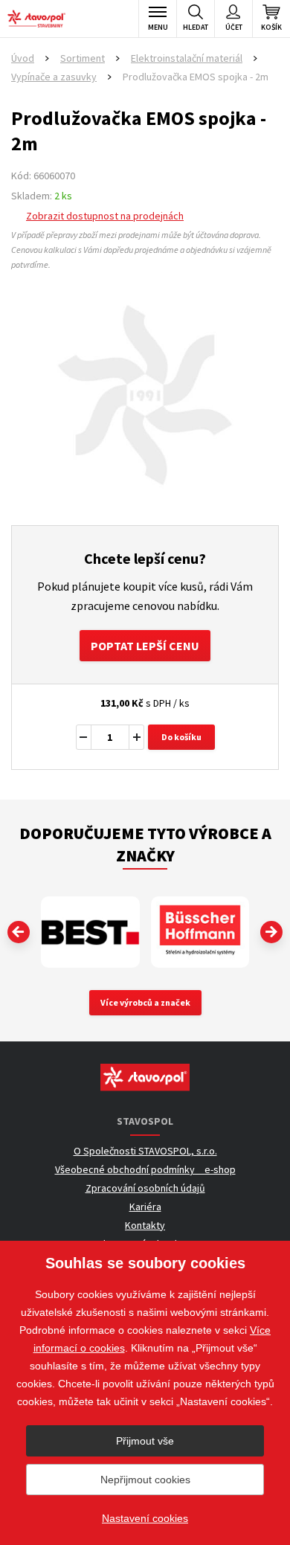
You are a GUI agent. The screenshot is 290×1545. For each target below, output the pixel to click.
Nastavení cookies (145, 1518)
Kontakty (145, 1225)
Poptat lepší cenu (145, 645)
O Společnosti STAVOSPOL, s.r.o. (145, 1150)
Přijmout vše (145, 1441)
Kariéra (145, 1206)
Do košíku (181, 736)
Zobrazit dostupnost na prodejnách (105, 215)
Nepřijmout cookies (145, 1479)
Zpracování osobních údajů (145, 1188)
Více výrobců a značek (145, 1002)
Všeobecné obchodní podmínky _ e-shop (145, 1169)
